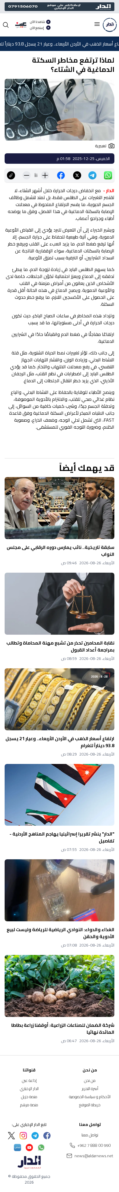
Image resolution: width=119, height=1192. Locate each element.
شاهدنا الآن (37, 21)
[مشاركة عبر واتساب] (108, 175)
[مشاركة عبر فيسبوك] (61, 175)
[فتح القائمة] (97, 24)
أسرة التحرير (90, 1088)
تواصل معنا (89, 1135)
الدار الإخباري (29, 1088)
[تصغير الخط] (27, 175)
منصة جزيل (29, 1096)
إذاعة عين (29, 1080)
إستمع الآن (37, 28)
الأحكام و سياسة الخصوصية (90, 1096)
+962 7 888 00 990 (94, 1145)
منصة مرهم (29, 1105)
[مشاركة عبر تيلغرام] (92, 175)
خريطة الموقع (90, 1105)
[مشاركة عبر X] (77, 175)
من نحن (90, 1080)
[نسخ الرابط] (11, 175)
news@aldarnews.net (94, 1156)
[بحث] (6, 25)
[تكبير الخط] (45, 175)
